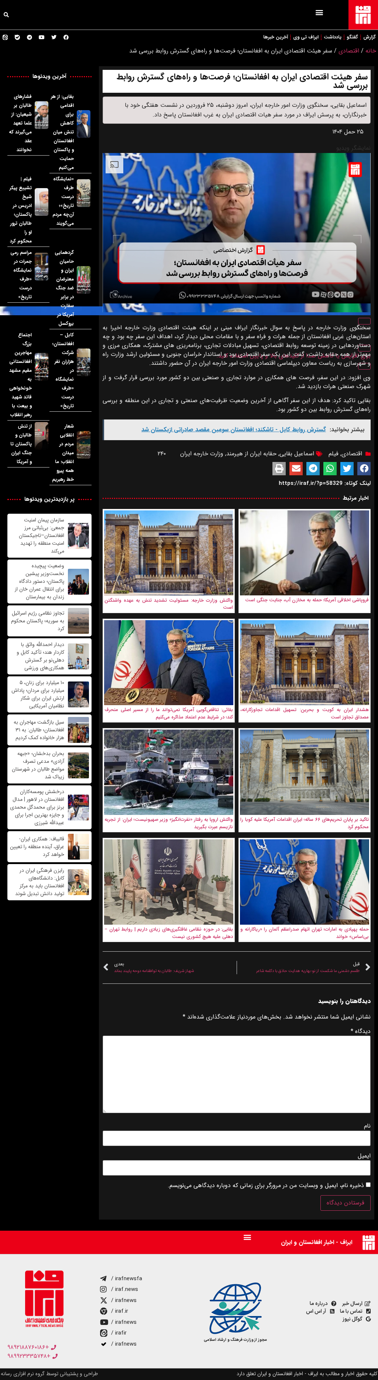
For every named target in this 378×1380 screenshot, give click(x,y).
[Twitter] (54, 37)
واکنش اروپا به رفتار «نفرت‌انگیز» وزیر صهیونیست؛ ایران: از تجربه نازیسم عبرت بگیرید (168, 823)
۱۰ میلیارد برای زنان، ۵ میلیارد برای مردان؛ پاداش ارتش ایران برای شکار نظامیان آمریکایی (37, 694)
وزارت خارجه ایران (201, 453)
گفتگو (352, 37)
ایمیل (364, 1156)
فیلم (334, 453)
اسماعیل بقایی (296, 453)
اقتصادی (349, 50)
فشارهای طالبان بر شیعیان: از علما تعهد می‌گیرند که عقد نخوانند (20, 123)
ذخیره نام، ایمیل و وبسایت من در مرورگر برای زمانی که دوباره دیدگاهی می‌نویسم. (266, 1186)
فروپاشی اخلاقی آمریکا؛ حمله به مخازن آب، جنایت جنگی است (307, 600)
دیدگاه (361, 1031)
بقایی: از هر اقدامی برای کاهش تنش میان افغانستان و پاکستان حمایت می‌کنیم (62, 132)
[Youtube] (42, 37)
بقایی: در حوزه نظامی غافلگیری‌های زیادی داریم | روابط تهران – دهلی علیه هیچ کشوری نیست (168, 933)
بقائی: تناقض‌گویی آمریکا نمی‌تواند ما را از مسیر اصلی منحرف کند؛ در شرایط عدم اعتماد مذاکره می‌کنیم (168, 713)
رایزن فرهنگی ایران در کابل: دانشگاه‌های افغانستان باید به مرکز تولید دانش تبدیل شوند (39, 882)
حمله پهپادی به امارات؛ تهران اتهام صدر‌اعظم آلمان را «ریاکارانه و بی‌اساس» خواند (304, 933)
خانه (370, 50)
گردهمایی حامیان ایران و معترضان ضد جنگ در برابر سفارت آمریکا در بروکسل (64, 288)
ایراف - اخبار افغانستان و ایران (316, 1242)
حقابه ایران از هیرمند (251, 453)
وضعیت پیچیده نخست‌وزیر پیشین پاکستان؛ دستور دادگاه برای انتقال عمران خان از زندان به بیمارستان (39, 581)
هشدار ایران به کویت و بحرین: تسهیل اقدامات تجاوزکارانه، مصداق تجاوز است (304, 713)
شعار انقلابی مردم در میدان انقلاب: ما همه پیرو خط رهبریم (63, 452)
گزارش (369, 37)
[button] (319, 12)
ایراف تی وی (306, 37)
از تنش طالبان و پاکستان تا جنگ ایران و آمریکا (21, 444)
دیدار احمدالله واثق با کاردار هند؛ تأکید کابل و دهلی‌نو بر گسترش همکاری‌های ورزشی (40, 656)
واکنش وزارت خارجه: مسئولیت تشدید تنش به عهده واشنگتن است (168, 604)
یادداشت (332, 37)
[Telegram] (29, 37)
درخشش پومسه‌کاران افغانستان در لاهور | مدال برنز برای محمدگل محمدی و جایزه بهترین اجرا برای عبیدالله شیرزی (37, 807)
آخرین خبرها (275, 37)
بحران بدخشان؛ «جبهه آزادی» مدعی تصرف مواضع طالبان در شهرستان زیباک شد (38, 765)
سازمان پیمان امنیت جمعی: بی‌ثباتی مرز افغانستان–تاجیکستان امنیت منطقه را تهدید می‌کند (41, 535)
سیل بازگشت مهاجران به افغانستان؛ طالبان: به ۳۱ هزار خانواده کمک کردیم (39, 730)
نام (367, 1126)
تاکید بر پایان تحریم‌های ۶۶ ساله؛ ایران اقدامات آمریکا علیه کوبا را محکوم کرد (304, 823)
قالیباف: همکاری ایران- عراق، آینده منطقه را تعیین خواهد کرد (37, 847)
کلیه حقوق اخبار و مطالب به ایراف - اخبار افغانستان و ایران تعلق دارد (307, 1374)
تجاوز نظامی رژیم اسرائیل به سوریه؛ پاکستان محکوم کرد (37, 621)
